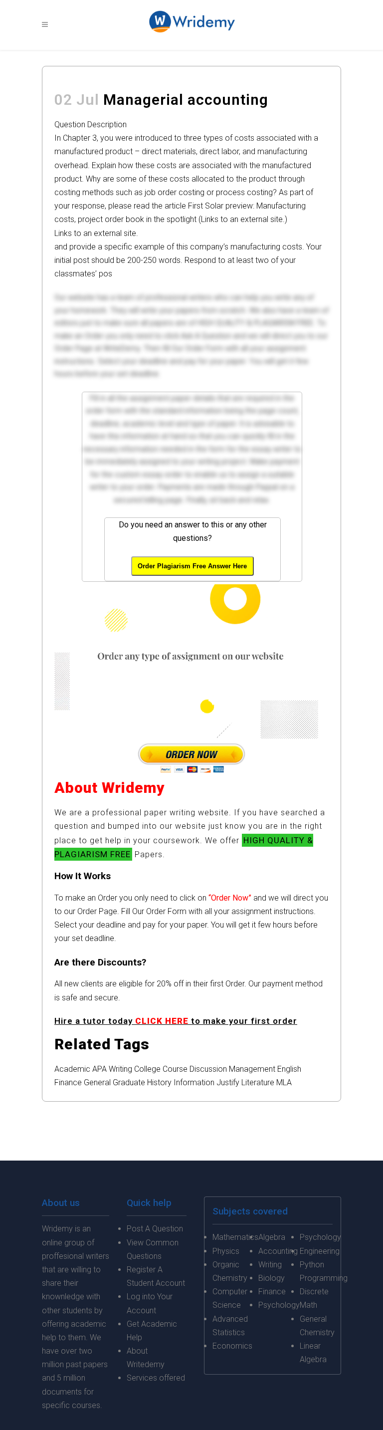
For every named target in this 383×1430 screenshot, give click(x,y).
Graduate (129, 1082)
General (97, 1082)
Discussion (208, 1069)
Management (252, 1069)
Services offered (156, 1378)
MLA (284, 1082)
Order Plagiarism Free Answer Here (192, 566)
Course (175, 1069)
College (147, 1069)
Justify (227, 1082)
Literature (257, 1082)
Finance (68, 1082)
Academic (72, 1069)
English (289, 1069)
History (159, 1082)
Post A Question (155, 1228)
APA (99, 1069)
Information (194, 1082)
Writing (120, 1069)
